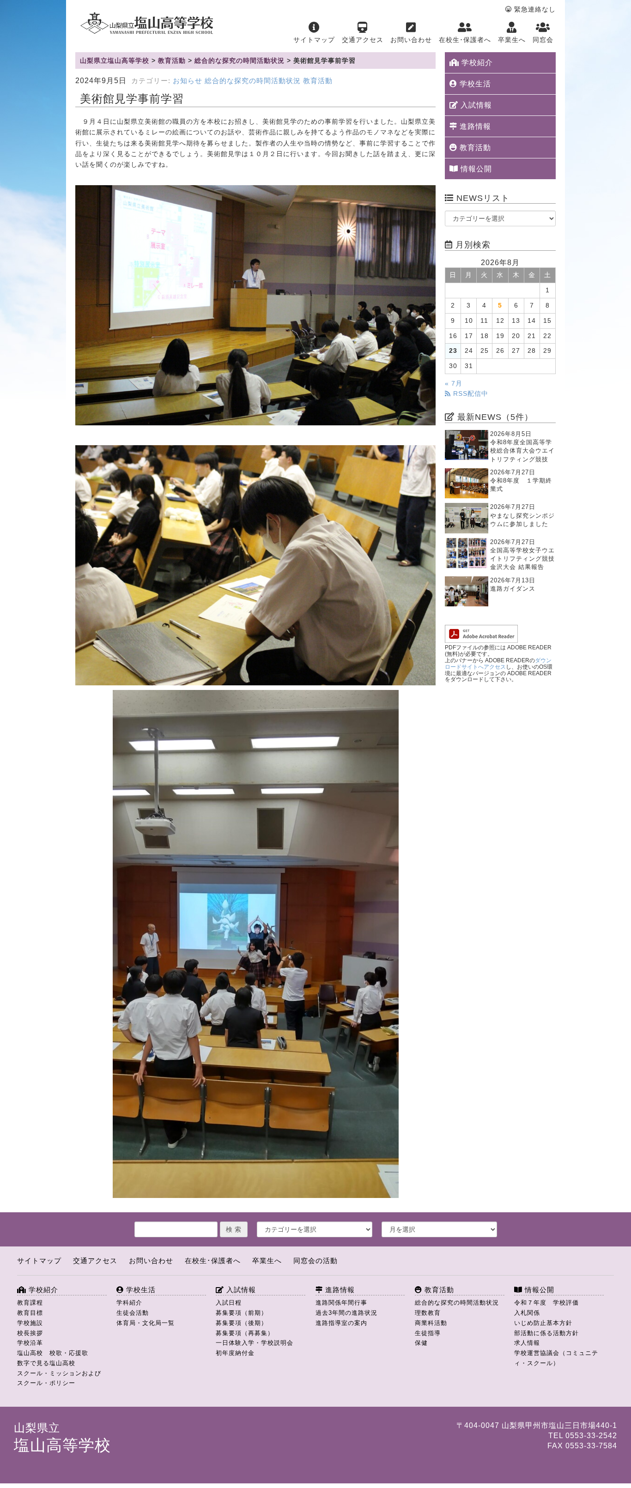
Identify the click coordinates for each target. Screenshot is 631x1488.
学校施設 (30, 1322)
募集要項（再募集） (245, 1333)
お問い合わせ (411, 39)
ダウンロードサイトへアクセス (498, 664)
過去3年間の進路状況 (346, 1312)
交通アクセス (362, 39)
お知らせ (187, 81)
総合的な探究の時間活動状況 (253, 81)
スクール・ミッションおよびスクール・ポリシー (59, 1378)
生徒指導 (428, 1333)
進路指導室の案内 (341, 1322)
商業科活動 (431, 1322)
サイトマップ (314, 39)
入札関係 (527, 1312)
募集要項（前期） (241, 1312)
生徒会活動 (132, 1312)
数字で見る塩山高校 (46, 1363)
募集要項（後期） (241, 1322)
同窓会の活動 (315, 1260)
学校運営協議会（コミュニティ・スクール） (556, 1358)
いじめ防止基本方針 (543, 1322)
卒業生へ (512, 39)
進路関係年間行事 (341, 1302)
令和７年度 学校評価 (546, 1302)
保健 (421, 1342)
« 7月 (453, 383)
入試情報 (475, 105)
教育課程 (30, 1302)
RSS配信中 (469, 393)
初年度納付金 (235, 1352)
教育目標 (30, 1312)
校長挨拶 (30, 1333)
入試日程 (229, 1302)
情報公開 (475, 169)
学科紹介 (129, 1302)
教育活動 (318, 81)
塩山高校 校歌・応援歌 (52, 1352)
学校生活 (474, 84)
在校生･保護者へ (465, 39)
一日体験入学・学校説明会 (254, 1342)
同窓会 (543, 39)
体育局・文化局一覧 (145, 1322)
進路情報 (474, 126)
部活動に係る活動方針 (546, 1333)
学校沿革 (30, 1342)
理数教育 (428, 1312)
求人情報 (527, 1342)
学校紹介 (476, 63)
